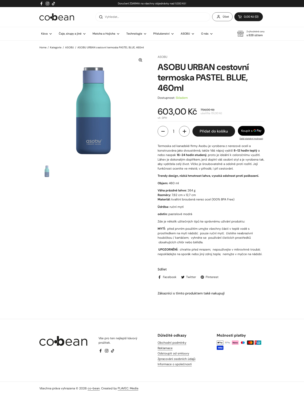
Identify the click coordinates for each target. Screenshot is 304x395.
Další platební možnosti (251, 138)
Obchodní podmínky (172, 343)
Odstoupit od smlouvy (173, 353)
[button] (248, 16)
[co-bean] (56, 16)
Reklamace (165, 348)
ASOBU (69, 47)
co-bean (94, 388)
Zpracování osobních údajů (176, 359)
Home (42, 47)
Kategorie (55, 47)
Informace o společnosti (175, 364)
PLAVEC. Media (128, 388)
